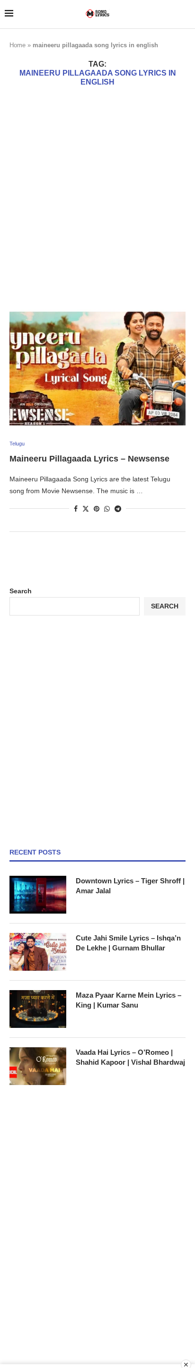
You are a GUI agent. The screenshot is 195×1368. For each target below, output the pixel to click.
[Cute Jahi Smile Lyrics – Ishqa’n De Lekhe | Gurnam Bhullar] (37, 952)
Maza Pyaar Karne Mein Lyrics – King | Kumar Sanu (128, 1000)
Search (20, 591)
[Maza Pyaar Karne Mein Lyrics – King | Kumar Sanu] (37, 1009)
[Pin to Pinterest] (96, 509)
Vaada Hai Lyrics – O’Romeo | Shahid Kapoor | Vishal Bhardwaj (130, 1057)
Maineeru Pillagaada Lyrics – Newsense (89, 458)
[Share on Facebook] (76, 509)
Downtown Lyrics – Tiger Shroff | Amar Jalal (130, 886)
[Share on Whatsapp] (107, 509)
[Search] (185, 14)
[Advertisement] (97, 198)
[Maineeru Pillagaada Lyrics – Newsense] (97, 368)
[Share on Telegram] (118, 509)
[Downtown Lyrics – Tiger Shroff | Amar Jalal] (37, 895)
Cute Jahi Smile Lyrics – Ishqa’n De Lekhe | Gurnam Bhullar (128, 943)
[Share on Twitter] (85, 508)
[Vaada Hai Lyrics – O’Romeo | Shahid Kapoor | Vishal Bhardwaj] (37, 1066)
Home (17, 45)
